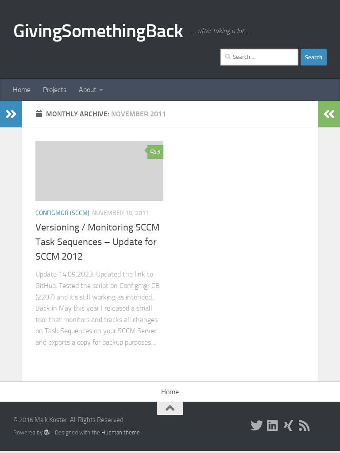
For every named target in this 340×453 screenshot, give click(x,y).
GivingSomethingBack (98, 31)
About (88, 89)
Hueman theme (120, 432)
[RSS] (304, 425)
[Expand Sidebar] (11, 114)
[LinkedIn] (273, 425)
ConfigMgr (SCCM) (62, 213)
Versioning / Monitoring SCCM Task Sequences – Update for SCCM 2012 (97, 242)
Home (22, 89)
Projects (54, 89)
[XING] (288, 425)
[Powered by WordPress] (47, 432)
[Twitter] (257, 425)
